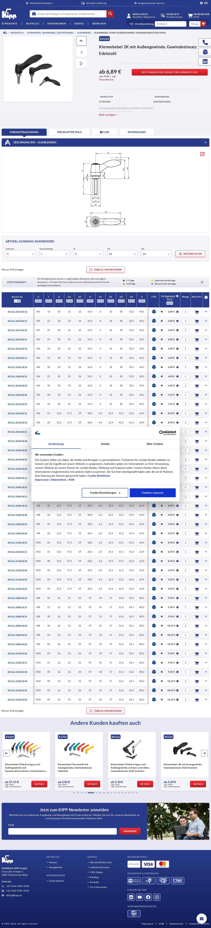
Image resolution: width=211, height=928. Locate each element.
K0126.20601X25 (17, 432)
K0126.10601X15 (17, 358)
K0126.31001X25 (17, 662)
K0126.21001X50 (17, 579)
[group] (26, 761)
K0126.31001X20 (17, 653)
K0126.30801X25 (17, 607)
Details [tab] (105, 443)
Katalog (94, 877)
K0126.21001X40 (17, 570)
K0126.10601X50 (17, 404)
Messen (53, 862)
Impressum (42, 479)
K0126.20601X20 (17, 422)
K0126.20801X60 (17, 533)
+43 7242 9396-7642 (17, 890)
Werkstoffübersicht (101, 862)
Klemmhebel (84, 33)
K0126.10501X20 (17, 330)
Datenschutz (58, 479)
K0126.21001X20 (17, 542)
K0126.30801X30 (17, 616)
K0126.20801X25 (17, 496)
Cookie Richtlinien (99, 475)
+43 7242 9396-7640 (17, 886)
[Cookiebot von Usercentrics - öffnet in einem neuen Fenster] (161, 432)
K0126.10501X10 (17, 312)
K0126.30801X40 (17, 626)
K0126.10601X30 (17, 385)
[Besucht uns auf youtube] (139, 897)
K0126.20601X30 (17, 441)
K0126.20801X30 (17, 505)
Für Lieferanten (98, 887)
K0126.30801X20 (17, 598)
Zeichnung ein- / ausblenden (34, 142)
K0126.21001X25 (17, 552)
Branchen (99, 23)
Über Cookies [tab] (155, 443)
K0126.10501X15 (17, 321)
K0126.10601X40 (17, 395)
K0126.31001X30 (17, 672)
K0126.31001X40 (17, 681)
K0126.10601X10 (17, 348)
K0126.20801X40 (17, 515)
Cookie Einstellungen (103, 492)
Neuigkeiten (55, 867)
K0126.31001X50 (17, 690)
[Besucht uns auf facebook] (148, 897)
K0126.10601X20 (17, 367)
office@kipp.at (13, 895)
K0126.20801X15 (17, 478)
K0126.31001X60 (17, 699)
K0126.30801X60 (17, 644)
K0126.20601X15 (17, 413)
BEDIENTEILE (17, 33)
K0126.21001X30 (17, 561)
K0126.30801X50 (17, 635)
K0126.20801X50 (17, 524)
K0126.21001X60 (17, 589)
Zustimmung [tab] (56, 443)
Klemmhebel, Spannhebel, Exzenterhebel (50, 33)
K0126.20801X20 (17, 487)
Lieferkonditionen (100, 867)
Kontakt (94, 882)
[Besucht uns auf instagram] (156, 897)
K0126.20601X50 (17, 459)
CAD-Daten (96, 872)
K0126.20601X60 (17, 469)
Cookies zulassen (153, 492)
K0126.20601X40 (17, 450)
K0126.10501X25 (17, 339)
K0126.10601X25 (17, 376)
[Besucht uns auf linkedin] (131, 897)
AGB (72, 479)
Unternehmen (56, 23)
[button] (74, 792)
